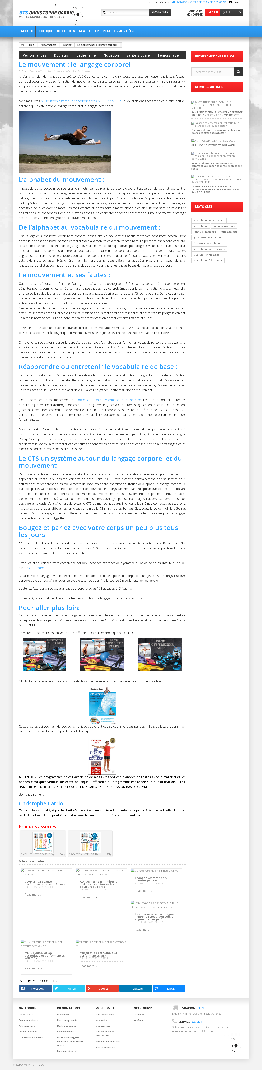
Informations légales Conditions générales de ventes (70, 1041)
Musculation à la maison (208, 260)
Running (67, 45)
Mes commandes (105, 1014)
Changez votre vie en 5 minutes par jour (151, 879)
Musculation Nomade (206, 254)
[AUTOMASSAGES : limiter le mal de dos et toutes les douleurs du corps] (101, 872)
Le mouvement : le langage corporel (97, 45)
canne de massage (204, 231)
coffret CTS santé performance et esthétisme (109, 400)
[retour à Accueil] (22, 45)
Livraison (193, 1008)
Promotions (63, 1014)
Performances (48, 45)
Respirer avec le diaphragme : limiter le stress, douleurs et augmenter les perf (155, 916)
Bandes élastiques (28, 1020)
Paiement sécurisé (67, 1050)
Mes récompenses (105, 1046)
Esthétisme (86, 55)
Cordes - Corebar (28, 1031)
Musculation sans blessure (209, 249)
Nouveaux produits (67, 1020)
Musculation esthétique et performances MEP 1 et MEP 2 (81, 101)
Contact (236, 2)
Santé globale (138, 55)
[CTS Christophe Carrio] (55, 13)
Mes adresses (103, 1025)
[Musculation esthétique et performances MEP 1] (101, 943)
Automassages (27, 1025)
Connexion (196, 10)
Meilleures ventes (66, 1025)
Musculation (46, 71)
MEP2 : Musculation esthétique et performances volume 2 (45, 955)
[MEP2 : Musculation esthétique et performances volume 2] (46, 943)
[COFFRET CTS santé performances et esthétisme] (46, 872)
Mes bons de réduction (108, 1041)
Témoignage (168, 55)
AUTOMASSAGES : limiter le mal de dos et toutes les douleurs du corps (98, 884)
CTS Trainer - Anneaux (31, 1037)
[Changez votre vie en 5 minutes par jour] (155, 870)
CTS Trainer (37, 568)
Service (190, 1022)
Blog (31, 45)
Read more (32, 894)
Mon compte (195, 14)
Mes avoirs (101, 1020)
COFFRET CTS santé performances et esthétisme (45, 882)
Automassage (229, 231)
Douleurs (61, 55)
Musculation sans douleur (209, 220)
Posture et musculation (207, 243)
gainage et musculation (207, 237)
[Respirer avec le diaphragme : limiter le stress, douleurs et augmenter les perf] (156, 904)
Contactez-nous (65, 1031)
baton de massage (224, 226)
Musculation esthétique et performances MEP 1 (98, 954)
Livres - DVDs (26, 1014)
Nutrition (111, 55)
